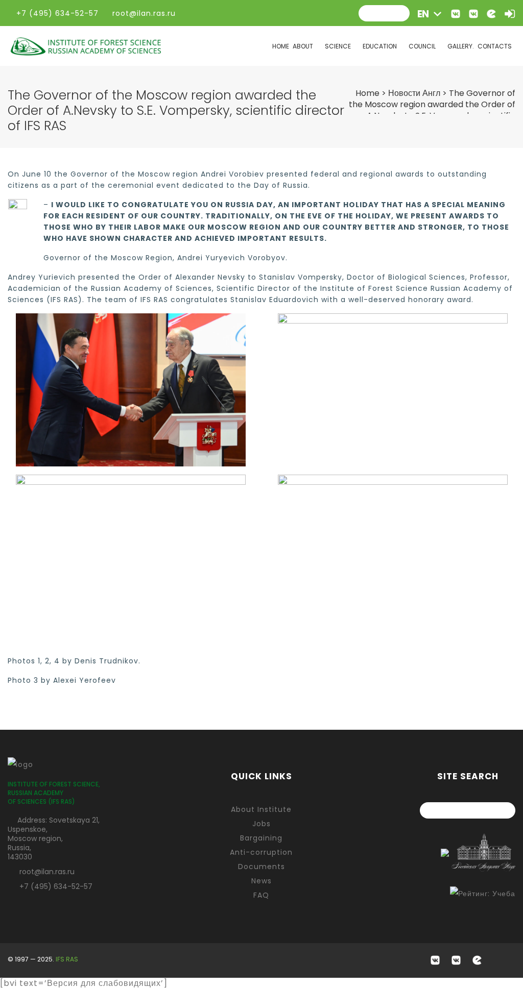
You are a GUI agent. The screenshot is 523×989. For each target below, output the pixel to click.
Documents (261, 866)
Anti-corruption (261, 852)
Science (338, 46)
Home (280, 46)
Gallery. (460, 46)
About (303, 46)
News (261, 881)
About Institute (261, 809)
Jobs (261, 824)
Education (380, 46)
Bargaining (261, 838)
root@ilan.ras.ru (143, 13)
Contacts (495, 46)
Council (422, 46)
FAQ (261, 895)
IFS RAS (67, 959)
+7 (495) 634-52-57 (55, 886)
